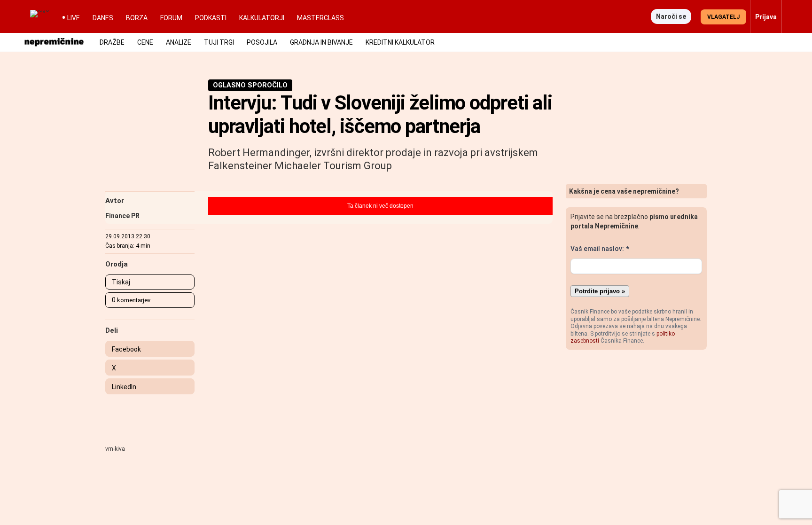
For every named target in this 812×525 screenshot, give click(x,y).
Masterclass (320, 18)
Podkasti (210, 18)
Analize (178, 42)
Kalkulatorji (261, 18)
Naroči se (671, 16)
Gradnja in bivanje (321, 42)
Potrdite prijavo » (600, 291)
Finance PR (122, 215)
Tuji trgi (219, 42)
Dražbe (112, 42)
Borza (137, 18)
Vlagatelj (723, 17)
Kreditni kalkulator (400, 42)
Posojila (262, 42)
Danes (103, 18)
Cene (145, 42)
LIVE (73, 18)
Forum (171, 18)
